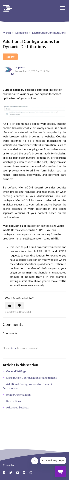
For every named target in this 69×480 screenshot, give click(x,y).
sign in (13, 348)
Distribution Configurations (49, 32)
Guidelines (21, 32)
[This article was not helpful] (19, 305)
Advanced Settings (17, 407)
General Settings (16, 371)
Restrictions (13, 401)
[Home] (7, 8)
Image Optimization (18, 394)
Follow (10, 56)
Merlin (7, 32)
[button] (62, 8)
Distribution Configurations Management (31, 377)
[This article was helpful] (9, 305)
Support (20, 67)
